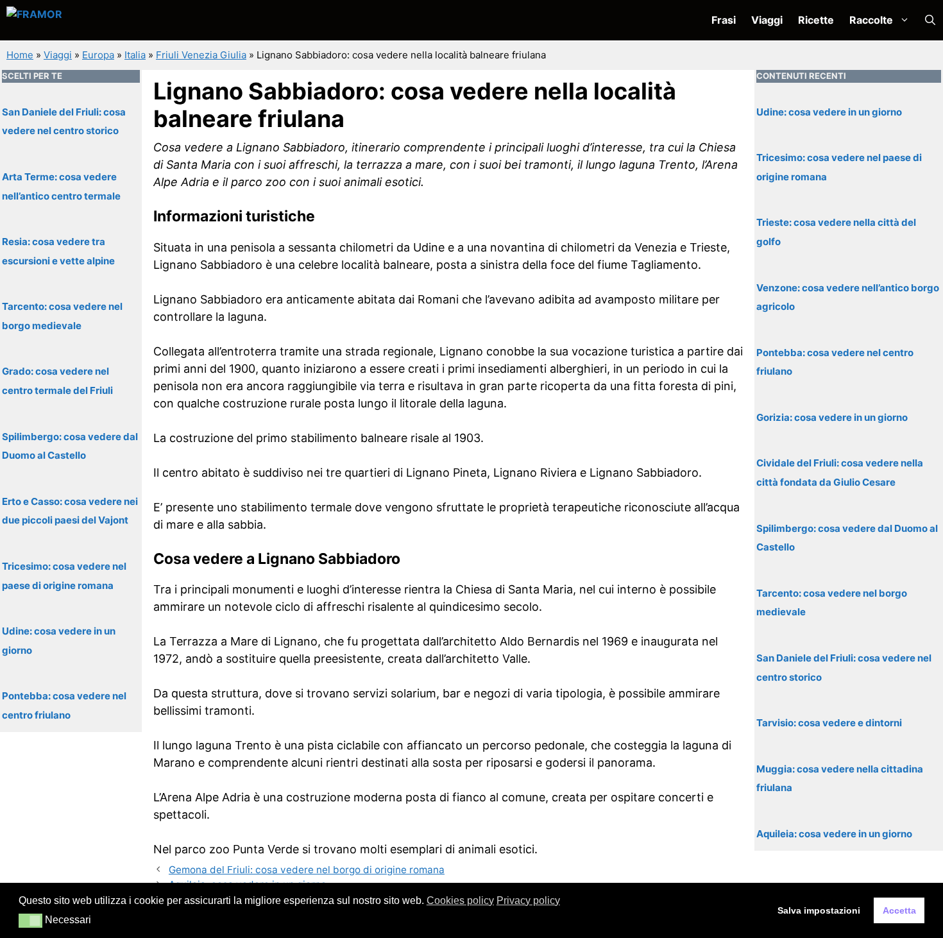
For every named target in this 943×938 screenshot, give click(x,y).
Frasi (723, 19)
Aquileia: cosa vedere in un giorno (834, 833)
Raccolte (871, 19)
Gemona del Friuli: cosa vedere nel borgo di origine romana (307, 870)
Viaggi (767, 19)
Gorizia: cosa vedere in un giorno (832, 417)
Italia (135, 55)
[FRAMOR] (74, 20)
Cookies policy (460, 900)
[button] (930, 20)
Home (19, 55)
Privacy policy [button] (528, 900)
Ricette (816, 19)
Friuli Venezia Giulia (201, 55)
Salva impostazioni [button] (818, 910)
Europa (98, 55)
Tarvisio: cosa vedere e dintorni (829, 723)
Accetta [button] (899, 910)
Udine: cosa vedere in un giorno (829, 111)
